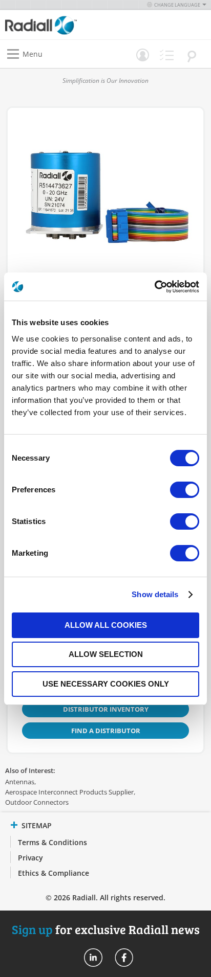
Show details (155, 594)
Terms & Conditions (52, 842)
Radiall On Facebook (124, 957)
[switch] (184, 491)
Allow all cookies (106, 625)
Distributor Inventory (106, 709)
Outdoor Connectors (37, 802)
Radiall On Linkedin (93, 957)
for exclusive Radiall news (106, 929)
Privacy (30, 857)
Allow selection (106, 654)
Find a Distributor (105, 730)
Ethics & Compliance (53, 873)
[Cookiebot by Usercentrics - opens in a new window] (154, 286)
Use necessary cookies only (106, 683)
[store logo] (58, 24)
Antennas (19, 781)
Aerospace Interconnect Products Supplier (69, 792)
